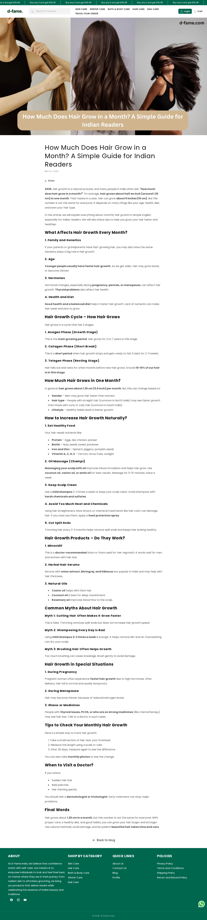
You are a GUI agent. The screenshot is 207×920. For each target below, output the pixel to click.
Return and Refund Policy (172, 877)
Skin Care (73, 863)
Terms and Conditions (170, 868)
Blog (115, 872)
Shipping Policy (166, 872)
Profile (116, 877)
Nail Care (73, 882)
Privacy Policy (165, 863)
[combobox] (50, 11)
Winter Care (75, 877)
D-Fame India (108, 915)
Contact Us (119, 868)
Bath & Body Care (78, 872)
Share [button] (51, 180)
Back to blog (106, 840)
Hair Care (73, 868)
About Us (118, 863)
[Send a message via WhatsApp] (201, 904)
